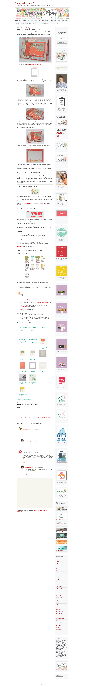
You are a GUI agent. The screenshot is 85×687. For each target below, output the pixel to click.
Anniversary (58, 558)
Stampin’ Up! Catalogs (53, 20)
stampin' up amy (43, 413)
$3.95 (43, 371)
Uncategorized (58, 629)
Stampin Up (28, 413)
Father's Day (58, 572)
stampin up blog (38, 413)
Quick (57, 604)
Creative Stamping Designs (60, 531)
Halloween (58, 584)
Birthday (57, 561)
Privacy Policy (38, 23)
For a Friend (58, 575)
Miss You (57, 593)
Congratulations (59, 568)
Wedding (57, 632)
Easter (57, 570)
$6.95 (43, 360)
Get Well (57, 579)
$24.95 (32, 330)
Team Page (22, 23)
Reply (26, 446)
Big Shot (42, 375)
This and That (58, 625)
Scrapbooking (58, 607)
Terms (61, 44)
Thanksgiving (58, 622)
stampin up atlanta (33, 413)
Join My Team (37, 20)
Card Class (58, 563)
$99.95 (43, 377)
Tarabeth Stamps (59, 544)
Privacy (64, 44)
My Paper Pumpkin (59, 597)
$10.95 (22, 342)
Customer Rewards (44, 20)
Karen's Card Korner (59, 524)
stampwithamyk (27, 27)
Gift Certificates (30, 20)
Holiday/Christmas (59, 588)
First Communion (59, 574)
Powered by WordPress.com (42, 684)
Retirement (58, 606)
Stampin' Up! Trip (59, 615)
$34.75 (22, 330)
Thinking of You (58, 623)
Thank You (58, 620)
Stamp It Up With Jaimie (60, 519)
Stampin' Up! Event (59, 613)
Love (57, 590)
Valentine (57, 631)
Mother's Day (58, 595)
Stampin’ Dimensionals (43, 370)
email (28, 288)
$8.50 (33, 372)
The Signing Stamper (59, 550)
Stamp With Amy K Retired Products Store (50, 23)
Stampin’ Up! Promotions (62, 20)
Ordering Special (59, 600)
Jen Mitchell (25, 429)
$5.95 (43, 348)
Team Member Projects (60, 618)
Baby (57, 559)
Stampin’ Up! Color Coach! (30, 23)
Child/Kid (57, 566)
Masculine (58, 591)
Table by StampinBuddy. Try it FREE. (24, 399)
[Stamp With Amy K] (42, 13)
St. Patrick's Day (58, 609)
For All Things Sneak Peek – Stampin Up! (24, 417)
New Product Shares (59, 599)
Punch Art (57, 602)
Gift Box (57, 581)
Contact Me (24, 20)
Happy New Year (59, 586)
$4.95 (33, 342)
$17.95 (43, 330)
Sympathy (57, 616)
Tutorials (17, 23)
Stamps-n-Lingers (59, 511)
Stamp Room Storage (59, 611)
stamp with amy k (23, 413)
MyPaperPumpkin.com (30, 240)
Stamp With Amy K (24, 3)
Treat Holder (58, 627)
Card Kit (57, 565)
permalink (18, 414)
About (20, 20)
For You (57, 577)
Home (16, 20)
